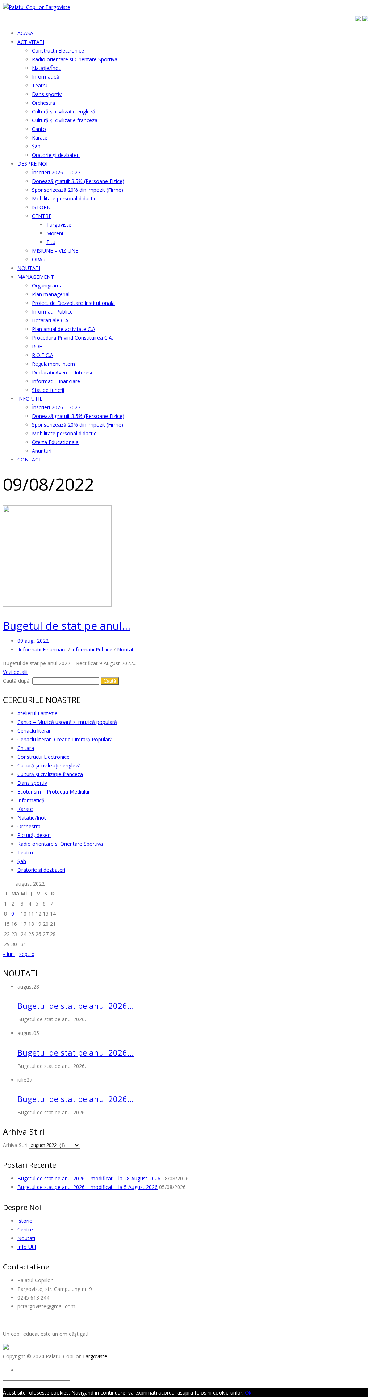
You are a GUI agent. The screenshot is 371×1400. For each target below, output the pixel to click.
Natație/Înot (31, 817)
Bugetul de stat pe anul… (66, 625)
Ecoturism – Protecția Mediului (53, 791)
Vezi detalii (15, 671)
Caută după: (17, 680)
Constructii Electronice (43, 756)
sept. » (26, 953)
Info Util (26, 1246)
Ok (248, 1392)
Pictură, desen (34, 835)
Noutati (126, 649)
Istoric (24, 1220)
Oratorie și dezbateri (41, 869)
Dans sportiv (32, 782)
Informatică (31, 800)
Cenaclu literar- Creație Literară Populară (65, 739)
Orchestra (29, 826)
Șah (21, 861)
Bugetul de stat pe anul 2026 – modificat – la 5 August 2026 (87, 1187)
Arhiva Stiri (15, 1145)
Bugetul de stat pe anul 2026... (75, 1005)
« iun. (9, 953)
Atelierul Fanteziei (38, 713)
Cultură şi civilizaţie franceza (50, 774)
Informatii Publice (91, 649)
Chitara (25, 748)
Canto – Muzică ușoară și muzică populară (67, 721)
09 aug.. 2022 (33, 640)
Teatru (25, 852)
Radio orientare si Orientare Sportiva (60, 843)
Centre (25, 1229)
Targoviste (94, 1356)
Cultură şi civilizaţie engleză (49, 765)
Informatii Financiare (42, 649)
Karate (25, 808)
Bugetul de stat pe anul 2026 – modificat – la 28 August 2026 (89, 1178)
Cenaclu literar (34, 730)
